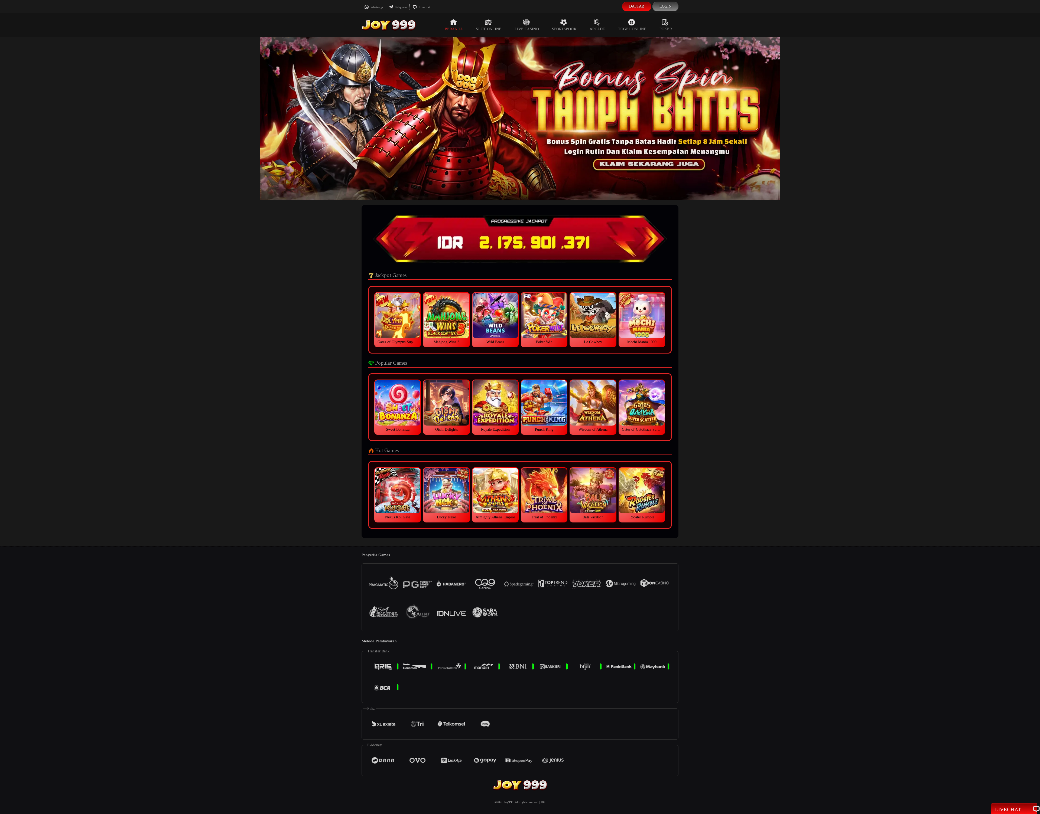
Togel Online (632, 29)
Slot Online (488, 29)
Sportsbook (564, 29)
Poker (665, 29)
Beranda (454, 29)
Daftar (636, 6)
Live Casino (527, 29)
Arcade (597, 29)
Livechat (424, 7)
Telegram (400, 7)
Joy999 (509, 802)
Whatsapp (376, 7)
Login (665, 6)
